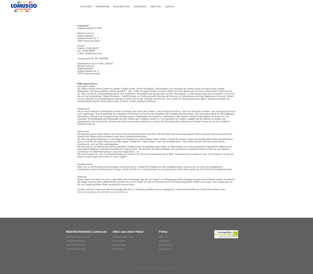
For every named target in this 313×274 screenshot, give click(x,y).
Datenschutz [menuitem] (165, 244)
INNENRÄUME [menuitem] (102, 6)
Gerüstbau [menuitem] (118, 249)
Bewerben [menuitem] (164, 240)
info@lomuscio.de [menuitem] (75, 249)
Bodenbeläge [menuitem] (119, 244)
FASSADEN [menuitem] (86, 6)
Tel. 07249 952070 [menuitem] (75, 244)
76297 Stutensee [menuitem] (75, 240)
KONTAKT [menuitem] (170, 6)
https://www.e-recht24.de (116, 192)
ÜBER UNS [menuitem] (155, 6)
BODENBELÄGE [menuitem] (121, 6)
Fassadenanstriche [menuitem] (122, 236)
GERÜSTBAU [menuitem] (140, 6)
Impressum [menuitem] (165, 249)
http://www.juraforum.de (88, 192)
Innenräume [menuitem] (118, 240)
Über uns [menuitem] (164, 236)
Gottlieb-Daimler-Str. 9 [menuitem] (78, 236)
